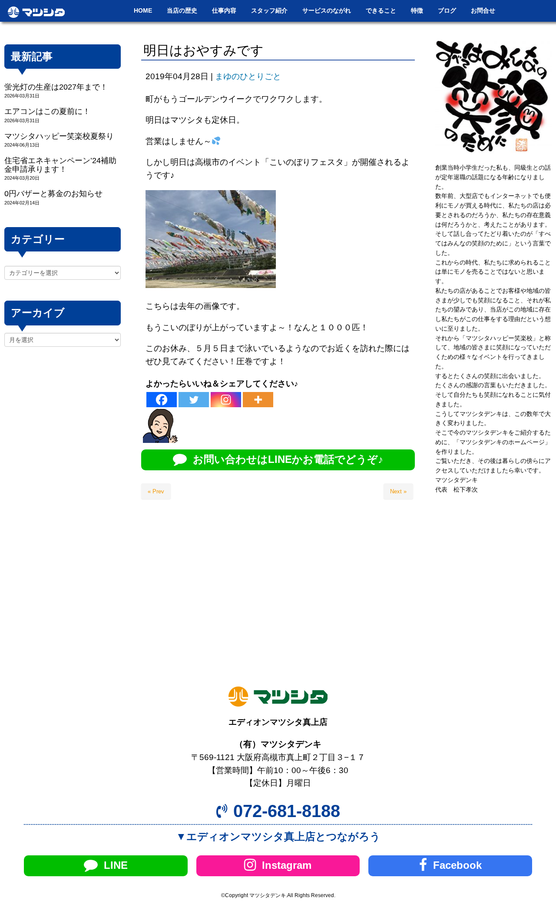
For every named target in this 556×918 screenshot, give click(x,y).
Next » (398, 491)
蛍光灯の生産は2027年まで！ (56, 87)
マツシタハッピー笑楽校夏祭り (59, 136)
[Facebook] (161, 399)
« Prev (156, 491)
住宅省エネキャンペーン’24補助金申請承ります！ (60, 164)
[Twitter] (194, 399)
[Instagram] (226, 399)
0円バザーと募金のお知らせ (53, 193)
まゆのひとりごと (248, 76)
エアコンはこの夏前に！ (47, 111)
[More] (258, 399)
